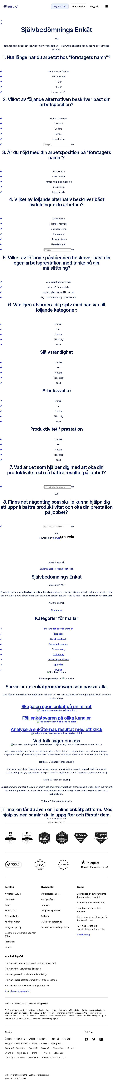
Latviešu (21, 1057)
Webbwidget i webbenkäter (91, 902)
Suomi (70, 1048)
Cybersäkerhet (12, 916)
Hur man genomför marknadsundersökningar (26, 974)
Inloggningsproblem (50, 910)
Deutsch (20, 1039)
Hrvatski (46, 1053)
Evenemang (58, 649)
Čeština (9, 1039)
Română (45, 1048)
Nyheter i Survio (13, 894)
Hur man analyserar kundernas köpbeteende (27, 985)
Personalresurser (63, 568)
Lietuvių (9, 1057)
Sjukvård (58, 664)
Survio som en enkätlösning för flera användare (92, 918)
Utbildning (58, 654)
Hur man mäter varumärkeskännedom (23, 968)
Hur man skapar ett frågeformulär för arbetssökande (31, 980)
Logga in (94, 6)
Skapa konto (78, 6)
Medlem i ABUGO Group (15, 1079)
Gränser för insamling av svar (55, 927)
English (32, 1039)
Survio (8, 1004)
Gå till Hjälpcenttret (50, 894)
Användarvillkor (12, 921)
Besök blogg (83, 934)
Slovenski (58, 1053)
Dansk (35, 1053)
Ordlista (45, 916)
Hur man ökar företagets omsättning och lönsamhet (30, 963)
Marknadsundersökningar (58, 628)
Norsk (34, 1043)
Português (56, 1043)
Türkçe (45, 1057)
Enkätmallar (46, 568)
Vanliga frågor (48, 899)
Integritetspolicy (13, 927)
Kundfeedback (58, 639)
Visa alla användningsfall (17, 991)
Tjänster (58, 633)
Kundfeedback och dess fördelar (89, 910)
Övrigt (58, 669)
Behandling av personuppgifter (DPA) (20, 934)
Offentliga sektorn (58, 659)
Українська (22, 1053)
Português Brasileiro (15, 1048)
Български (58, 1057)
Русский (33, 1048)
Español (43, 1039)
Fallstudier (10, 941)
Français (55, 1039)
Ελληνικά (33, 1057)
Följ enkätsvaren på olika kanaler (56, 718)
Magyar (8, 1043)
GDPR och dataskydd (51, 921)
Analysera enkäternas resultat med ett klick (56, 729)
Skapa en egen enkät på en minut (56, 706)
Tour (7, 905)
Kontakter (46, 905)
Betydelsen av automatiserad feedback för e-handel (91, 895)
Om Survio (10, 899)
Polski (44, 1043)
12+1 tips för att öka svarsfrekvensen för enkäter (91, 927)
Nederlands (22, 1043)
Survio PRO (10, 910)
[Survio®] (11, 6)
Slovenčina (58, 1048)
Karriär (8, 947)
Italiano (66, 1039)
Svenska (9, 1053)
